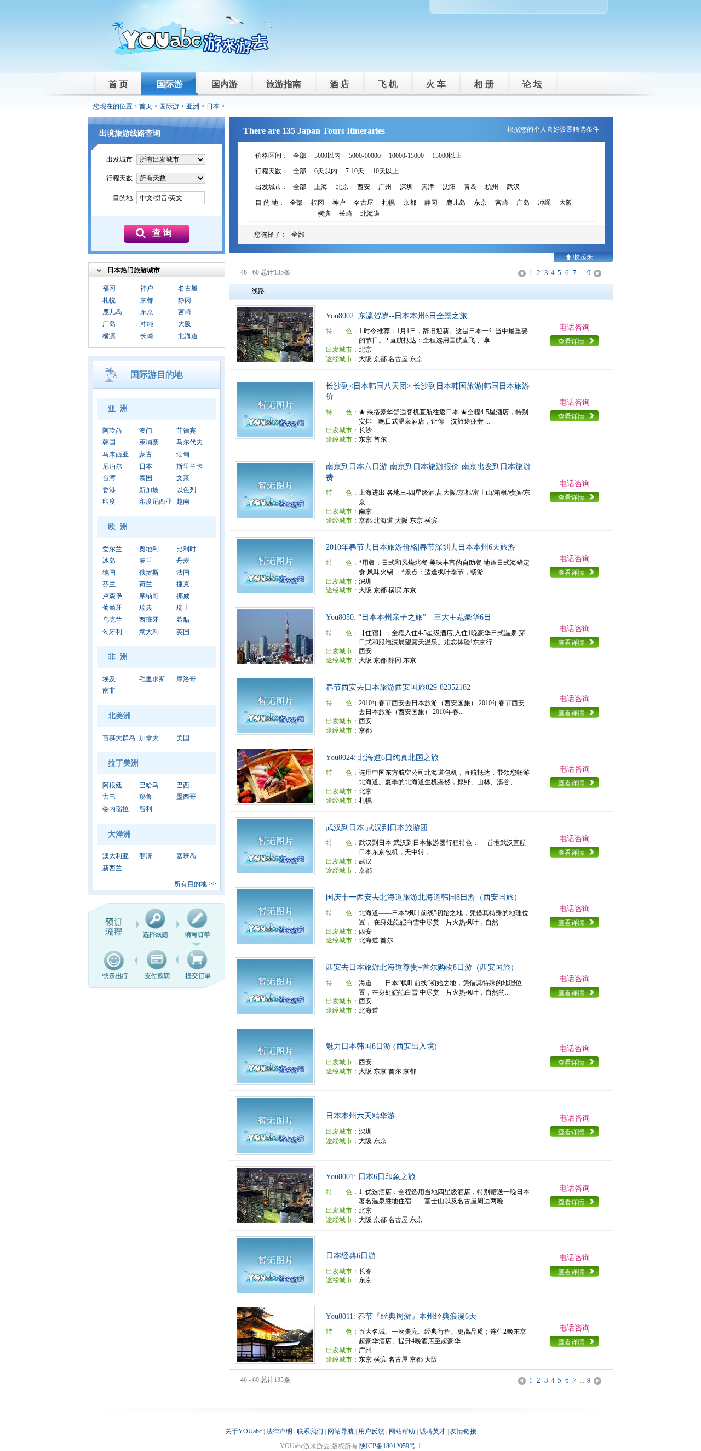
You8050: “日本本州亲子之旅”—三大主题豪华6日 (408, 617)
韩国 (109, 442)
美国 (182, 738)
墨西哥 (186, 797)
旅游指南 (283, 84)
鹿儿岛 (112, 312)
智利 (145, 809)
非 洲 (118, 657)
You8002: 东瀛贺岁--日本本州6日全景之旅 (396, 316)
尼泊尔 (112, 466)
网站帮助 (402, 1431)
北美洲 (119, 716)
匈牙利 (112, 632)
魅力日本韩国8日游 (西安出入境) (381, 1046)
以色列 (186, 490)
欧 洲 (118, 527)
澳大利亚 (115, 856)
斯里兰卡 (189, 466)
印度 (109, 501)
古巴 (109, 797)
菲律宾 (186, 431)
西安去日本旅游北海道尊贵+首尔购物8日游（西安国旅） (422, 967)
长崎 (146, 336)
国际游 (170, 84)
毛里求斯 (152, 679)
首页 (145, 106)
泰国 (145, 478)
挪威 (182, 596)
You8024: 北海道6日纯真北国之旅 (382, 757)
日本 (213, 106)
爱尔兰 (112, 549)
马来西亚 (115, 454)
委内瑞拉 (115, 809)
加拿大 (149, 738)
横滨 (109, 336)
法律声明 (279, 1431)
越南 (182, 501)
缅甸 (182, 454)
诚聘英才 (433, 1431)
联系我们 (310, 1431)
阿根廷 (112, 785)
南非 (109, 690)
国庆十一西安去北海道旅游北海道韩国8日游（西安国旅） (423, 897)
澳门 (145, 431)
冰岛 (109, 560)
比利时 (186, 549)
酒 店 (339, 84)
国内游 (224, 84)
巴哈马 (149, 785)
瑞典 (145, 608)
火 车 (436, 84)
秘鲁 (145, 797)
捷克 (182, 584)
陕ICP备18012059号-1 (390, 1446)
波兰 (145, 560)
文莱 (182, 478)
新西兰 (112, 868)
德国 (109, 572)
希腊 (182, 620)
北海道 (188, 336)
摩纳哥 (149, 596)
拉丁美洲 (123, 763)
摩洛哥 (186, 679)
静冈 (184, 300)
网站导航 (340, 1431)
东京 (146, 312)
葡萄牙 (112, 608)
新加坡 (149, 490)
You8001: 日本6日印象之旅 (371, 1177)
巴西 (182, 785)
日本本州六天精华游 (360, 1116)
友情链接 (463, 1431)
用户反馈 (371, 1431)
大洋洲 (119, 834)
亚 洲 (118, 408)
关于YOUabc (243, 1431)
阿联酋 (112, 431)
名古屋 (188, 288)
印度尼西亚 (155, 501)
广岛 (109, 324)
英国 (182, 632)
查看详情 (571, 341)
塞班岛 (186, 856)
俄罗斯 (149, 572)
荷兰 (145, 584)
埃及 (109, 679)
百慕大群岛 (118, 738)
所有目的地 (190, 884)
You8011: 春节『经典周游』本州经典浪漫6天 (401, 1316)
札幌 (109, 300)
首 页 (118, 84)
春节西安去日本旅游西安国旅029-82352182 (398, 687)
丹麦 (182, 560)
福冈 (109, 288)
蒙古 (145, 454)
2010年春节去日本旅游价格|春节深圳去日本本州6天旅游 (420, 547)
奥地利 (149, 549)
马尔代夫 (189, 442)
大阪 (184, 324)
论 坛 (532, 84)
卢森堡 (112, 596)
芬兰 (109, 584)
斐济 (145, 856)
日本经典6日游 (351, 1256)
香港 (109, 490)
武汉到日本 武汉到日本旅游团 (377, 828)
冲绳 (146, 324)
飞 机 (388, 84)
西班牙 (149, 620)
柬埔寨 (149, 442)
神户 (146, 288)
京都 (146, 300)
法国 (182, 572)
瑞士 (182, 608)
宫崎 (184, 312)
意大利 (149, 632)
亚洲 (192, 106)
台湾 (109, 478)
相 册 (484, 84)
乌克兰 (112, 620)
